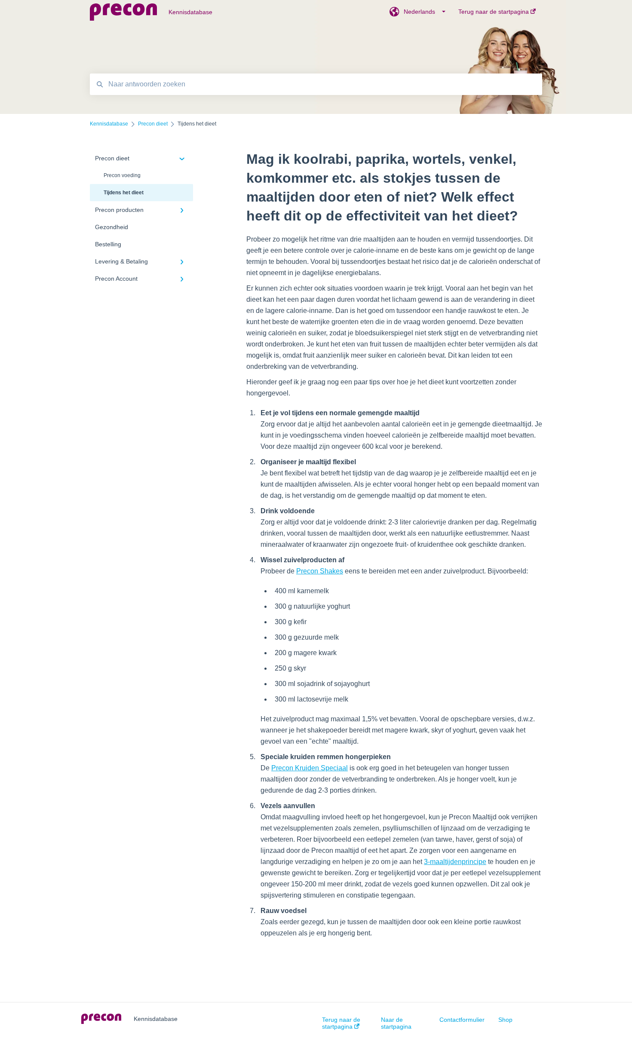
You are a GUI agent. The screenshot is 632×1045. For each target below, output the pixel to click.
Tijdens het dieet (124, 193)
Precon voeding (122, 175)
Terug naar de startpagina (341, 1023)
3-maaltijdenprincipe (455, 861)
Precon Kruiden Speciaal (309, 768)
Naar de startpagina (396, 1023)
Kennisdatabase (190, 12)
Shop (505, 1019)
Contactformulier (462, 1019)
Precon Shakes (319, 571)
